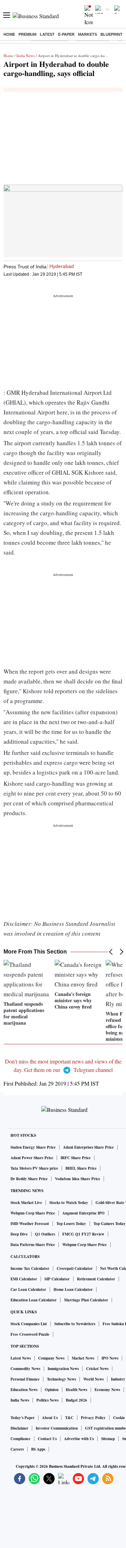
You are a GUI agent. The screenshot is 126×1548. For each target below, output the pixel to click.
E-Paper (66, 34)
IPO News (110, 1358)
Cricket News (97, 1368)
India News (25, 55)
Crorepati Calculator (75, 1268)
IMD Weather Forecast (29, 1223)
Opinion (51, 1389)
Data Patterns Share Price (32, 1244)
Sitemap (108, 1438)
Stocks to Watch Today (68, 1202)
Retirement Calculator (96, 1279)
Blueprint (111, 34)
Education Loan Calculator (33, 1300)
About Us (50, 1417)
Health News (76, 1389)
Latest (47, 34)
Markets (87, 34)
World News (93, 1379)
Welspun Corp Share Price (32, 1213)
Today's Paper (22, 1417)
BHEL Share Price (81, 1168)
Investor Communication (57, 1428)
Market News (83, 1358)
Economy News (107, 1389)
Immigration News (63, 1368)
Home (9, 34)
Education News (23, 1389)
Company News (51, 1358)
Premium (27, 34)
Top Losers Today (71, 1223)
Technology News (61, 1379)
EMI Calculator (23, 1279)
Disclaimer (19, 1428)
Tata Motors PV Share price (34, 1168)
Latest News (20, 1358)
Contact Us (47, 1438)
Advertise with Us (79, 1438)
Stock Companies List (28, 1323)
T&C (69, 1417)
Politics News (47, 1400)
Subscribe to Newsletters (74, 1323)
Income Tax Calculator (29, 1268)
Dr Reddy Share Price (29, 1178)
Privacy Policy (93, 1417)
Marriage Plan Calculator (86, 1300)
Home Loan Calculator (73, 1289)
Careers (17, 1449)
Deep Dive (19, 1234)
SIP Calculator (57, 1279)
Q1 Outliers (45, 1234)
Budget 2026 (76, 1400)
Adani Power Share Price (31, 1157)
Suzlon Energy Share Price (33, 1147)
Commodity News (25, 1368)
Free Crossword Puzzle (29, 1334)
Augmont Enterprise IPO (83, 1213)
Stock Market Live (26, 1202)
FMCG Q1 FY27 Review (83, 1234)
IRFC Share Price (76, 1157)
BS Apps (38, 1449)
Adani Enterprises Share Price (88, 1147)
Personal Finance (25, 1379)
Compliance (20, 1438)
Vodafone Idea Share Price (77, 1178)
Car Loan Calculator (28, 1289)
